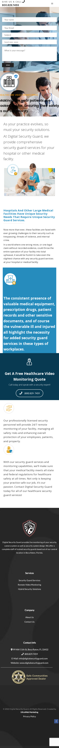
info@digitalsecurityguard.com (33, 658)
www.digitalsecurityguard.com (34, 662)
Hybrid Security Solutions (29, 589)
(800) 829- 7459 (32, 393)
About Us (29, 617)
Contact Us (29, 621)
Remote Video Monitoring (29, 584)
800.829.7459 (31, 654)
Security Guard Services (29, 580)
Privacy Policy (29, 716)
